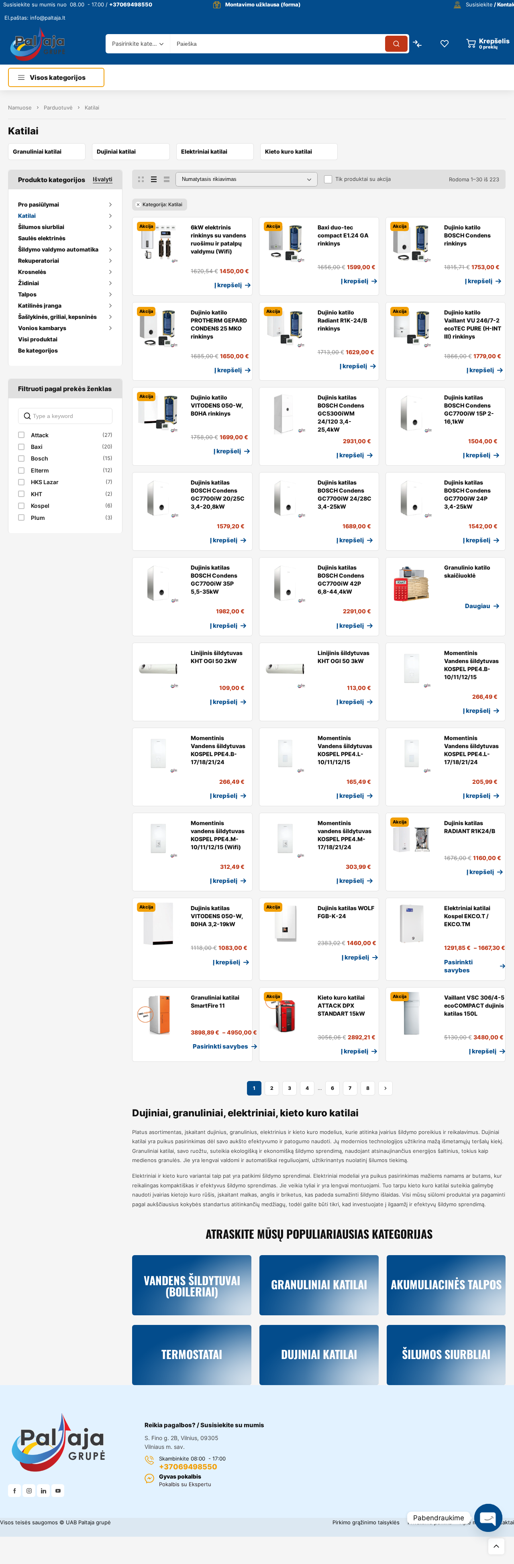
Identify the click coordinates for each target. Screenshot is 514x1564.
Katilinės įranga (39, 305)
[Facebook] (14, 1490)
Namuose (20, 107)
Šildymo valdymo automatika (58, 249)
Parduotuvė (58, 107)
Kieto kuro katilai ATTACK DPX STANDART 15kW (341, 1005)
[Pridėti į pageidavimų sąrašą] (142, 286)
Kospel (40, 505)
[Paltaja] (37, 44)
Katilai (27, 215)
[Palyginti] (154, 286)
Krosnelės (32, 271)
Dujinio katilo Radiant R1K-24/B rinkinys (342, 320)
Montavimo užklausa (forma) (263, 4)
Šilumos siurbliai (41, 226)
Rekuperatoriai (38, 260)
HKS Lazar (45, 482)
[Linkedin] (43, 1490)
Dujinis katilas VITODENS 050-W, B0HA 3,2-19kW (217, 916)
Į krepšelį (228, 285)
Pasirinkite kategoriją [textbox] (135, 43)
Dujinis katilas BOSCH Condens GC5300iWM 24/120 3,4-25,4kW (341, 413)
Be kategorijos (38, 350)
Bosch (39, 458)
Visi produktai (37, 339)
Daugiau (477, 606)
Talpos (27, 294)
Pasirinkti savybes (458, 966)
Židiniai (28, 283)
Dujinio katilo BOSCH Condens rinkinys (467, 235)
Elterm (40, 470)
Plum (38, 517)
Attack (40, 435)
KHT (36, 494)
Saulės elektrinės (41, 238)
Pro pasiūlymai (38, 204)
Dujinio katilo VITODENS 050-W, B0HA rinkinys (217, 405)
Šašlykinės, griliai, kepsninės (57, 316)
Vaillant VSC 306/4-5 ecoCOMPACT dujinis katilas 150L (474, 1005)
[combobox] (138, 43)
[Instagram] (28, 1490)
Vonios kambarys (42, 328)
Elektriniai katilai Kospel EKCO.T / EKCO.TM (467, 916)
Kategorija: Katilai (162, 204)
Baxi (37, 446)
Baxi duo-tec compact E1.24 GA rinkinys (343, 235)
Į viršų (496, 1546)
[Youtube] (57, 1490)
